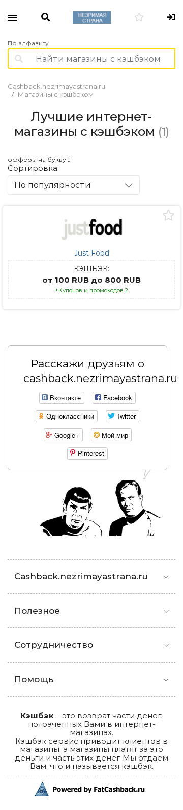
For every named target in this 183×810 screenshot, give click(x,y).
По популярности (52, 185)
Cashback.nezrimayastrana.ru (56, 86)
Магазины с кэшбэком (56, 94)
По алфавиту (28, 43)
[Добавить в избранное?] (168, 215)
